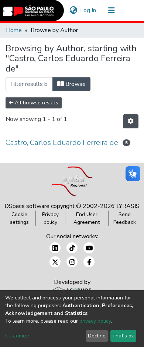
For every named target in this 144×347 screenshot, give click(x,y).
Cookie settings (19, 218)
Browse (75, 84)
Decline (97, 335)
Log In (88, 10)
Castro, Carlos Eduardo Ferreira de (62, 143)
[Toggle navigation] (111, 10)
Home (14, 30)
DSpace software (26, 206)
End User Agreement (86, 218)
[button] (73, 10)
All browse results (35, 102)
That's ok (123, 335)
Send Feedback (124, 218)
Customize (17, 335)
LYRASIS (128, 206)
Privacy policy (50, 218)
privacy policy (95, 321)
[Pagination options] (130, 121)
